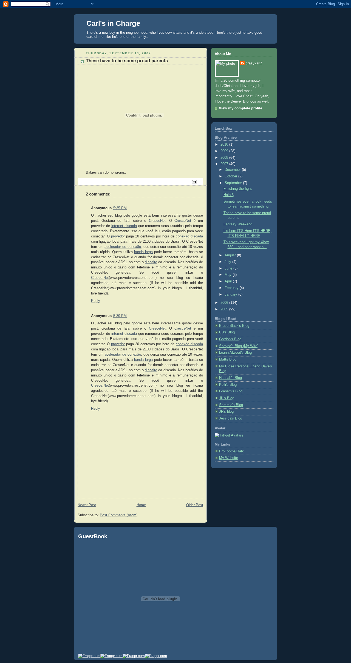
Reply (95, 301)
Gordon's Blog (230, 339)
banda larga (143, 252)
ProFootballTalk (231, 451)
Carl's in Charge (113, 23)
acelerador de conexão (122, 247)
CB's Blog (227, 332)
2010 (224, 144)
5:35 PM (120, 208)
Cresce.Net (100, 278)
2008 (224, 158)
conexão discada (189, 236)
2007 (224, 164)
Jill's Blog (226, 398)
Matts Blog (227, 359)
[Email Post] (194, 181)
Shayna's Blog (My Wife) (238, 346)
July (228, 262)
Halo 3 (228, 195)
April (229, 281)
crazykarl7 (254, 63)
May (229, 275)
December (233, 170)
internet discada (124, 226)
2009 (224, 151)
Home (141, 505)
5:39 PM (120, 316)
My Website (228, 458)
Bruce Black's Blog (234, 326)
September (234, 183)
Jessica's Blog (230, 418)
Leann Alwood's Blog (235, 353)
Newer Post (87, 505)
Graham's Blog (230, 391)
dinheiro (151, 262)
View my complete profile (240, 108)
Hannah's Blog (230, 378)
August (231, 255)
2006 (224, 303)
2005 (224, 309)
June (229, 268)
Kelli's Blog (228, 385)
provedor (118, 236)
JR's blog (226, 411)
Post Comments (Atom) (118, 515)
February (232, 288)
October (231, 176)
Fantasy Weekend (237, 224)
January (231, 294)
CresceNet (157, 221)
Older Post (194, 505)
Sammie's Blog (231, 405)
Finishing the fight (237, 189)
